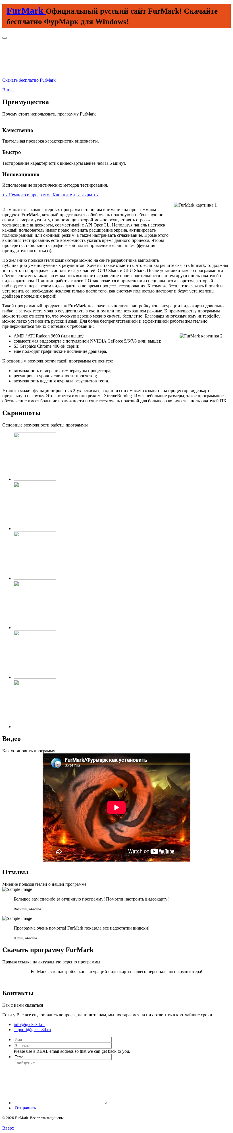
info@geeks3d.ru (29, 1024)
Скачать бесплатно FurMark (29, 80)
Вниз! (8, 89)
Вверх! (9, 1128)
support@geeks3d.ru (32, 1029)
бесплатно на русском (116, 981)
